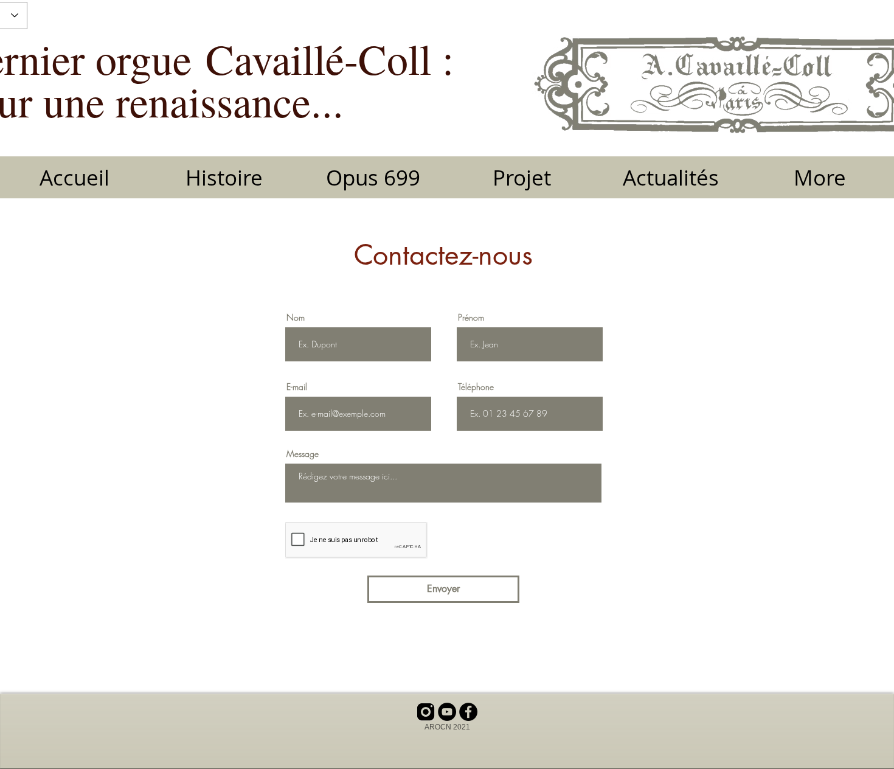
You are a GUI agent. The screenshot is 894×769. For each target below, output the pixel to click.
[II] (426, 712)
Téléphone (476, 387)
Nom (295, 317)
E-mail (296, 387)
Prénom (471, 317)
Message (302, 454)
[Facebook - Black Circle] (468, 712)
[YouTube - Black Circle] (447, 712)
